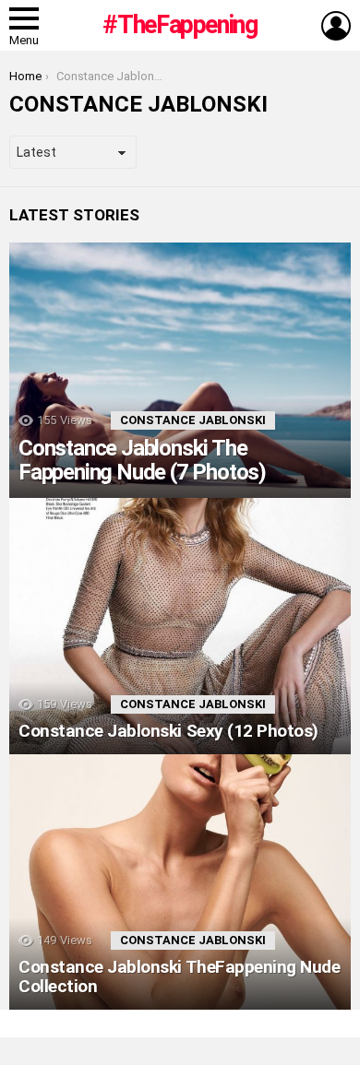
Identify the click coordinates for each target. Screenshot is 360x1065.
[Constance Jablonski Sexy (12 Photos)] (180, 626)
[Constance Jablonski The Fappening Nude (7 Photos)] (180, 371)
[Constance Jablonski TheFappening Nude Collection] (180, 882)
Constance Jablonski (193, 420)
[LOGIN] (336, 26)
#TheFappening (179, 25)
